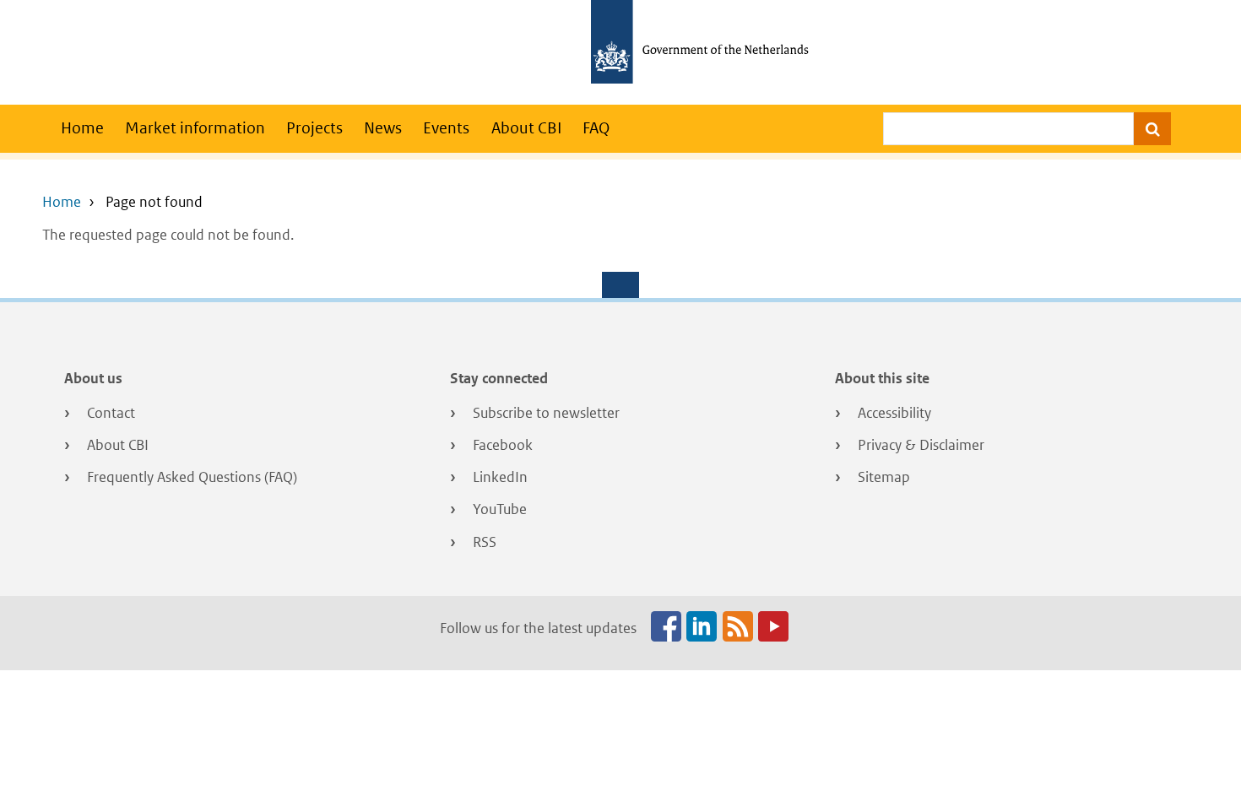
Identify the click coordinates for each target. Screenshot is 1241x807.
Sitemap (884, 477)
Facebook (503, 445)
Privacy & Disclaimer (921, 445)
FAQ (596, 128)
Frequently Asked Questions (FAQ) (192, 477)
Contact (111, 413)
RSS (484, 542)
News (383, 128)
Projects (314, 128)
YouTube (500, 509)
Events (446, 128)
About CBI (526, 128)
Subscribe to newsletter (546, 413)
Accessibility (894, 413)
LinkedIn (500, 477)
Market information (195, 128)
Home (82, 128)
